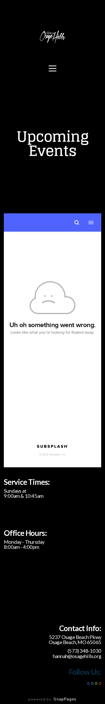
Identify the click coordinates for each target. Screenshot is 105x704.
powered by (52, 699)
